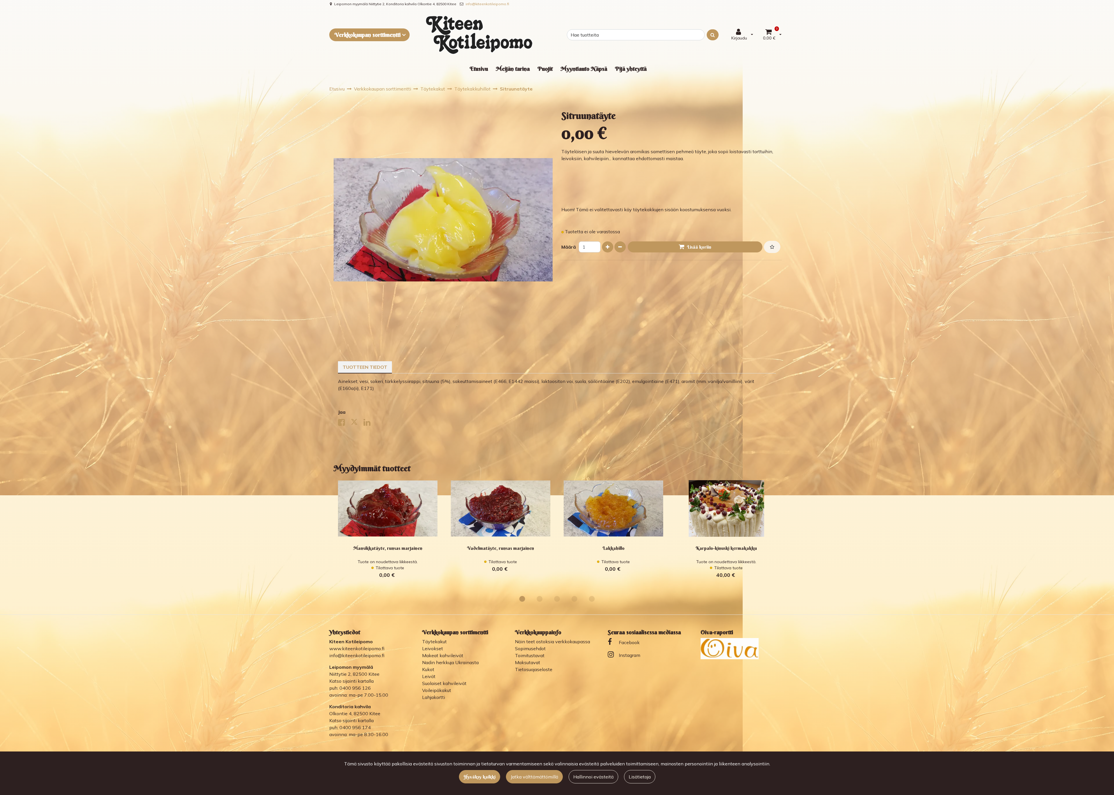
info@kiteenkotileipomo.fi (487, 4)
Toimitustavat (530, 655)
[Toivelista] (772, 247)
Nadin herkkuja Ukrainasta (450, 662)
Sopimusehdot (530, 648)
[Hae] (713, 34)
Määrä (568, 247)
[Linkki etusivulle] (479, 35)
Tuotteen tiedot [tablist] (365, 367)
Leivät (428, 676)
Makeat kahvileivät (442, 655)
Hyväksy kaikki (479, 777)
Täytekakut (434, 641)
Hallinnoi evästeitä (593, 777)
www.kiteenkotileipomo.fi (356, 648)
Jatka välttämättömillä (534, 777)
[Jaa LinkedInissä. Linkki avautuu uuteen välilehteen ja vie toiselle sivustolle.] (369, 424)
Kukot (428, 669)
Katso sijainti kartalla (351, 681)
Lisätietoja (640, 777)
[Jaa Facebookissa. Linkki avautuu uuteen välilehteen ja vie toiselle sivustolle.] (344, 424)
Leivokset (432, 648)
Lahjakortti (433, 697)
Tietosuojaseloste (533, 669)
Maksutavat (527, 662)
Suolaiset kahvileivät (444, 683)
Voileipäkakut (436, 690)
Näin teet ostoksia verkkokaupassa (552, 641)
